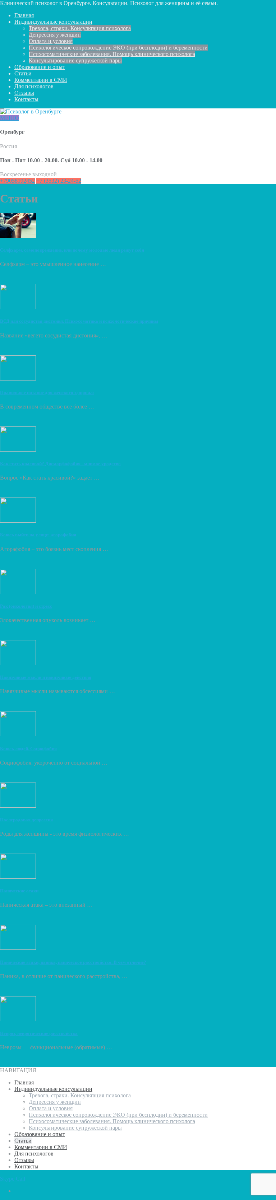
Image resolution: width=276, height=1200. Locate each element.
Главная (24, 15)
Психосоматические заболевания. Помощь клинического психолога (112, 54)
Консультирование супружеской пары (75, 60)
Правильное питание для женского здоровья (47, 392)
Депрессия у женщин (55, 35)
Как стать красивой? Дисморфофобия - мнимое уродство (60, 463)
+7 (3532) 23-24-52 (58, 181)
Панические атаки (19, 890)
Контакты (26, 99)
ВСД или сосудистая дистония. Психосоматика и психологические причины (79, 321)
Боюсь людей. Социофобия (28, 748)
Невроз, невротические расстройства (39, 1033)
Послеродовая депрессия (26, 819)
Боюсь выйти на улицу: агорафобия (38, 534)
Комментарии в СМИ (40, 80)
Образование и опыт (39, 67)
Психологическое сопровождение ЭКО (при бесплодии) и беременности (118, 48)
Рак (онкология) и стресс (26, 606)
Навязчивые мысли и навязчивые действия (45, 677)
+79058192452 (17, 181)
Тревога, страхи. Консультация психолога (80, 28)
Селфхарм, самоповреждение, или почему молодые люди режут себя (72, 250)
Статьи (23, 73)
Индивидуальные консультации (53, 22)
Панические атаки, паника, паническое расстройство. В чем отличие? (73, 962)
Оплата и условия (51, 41)
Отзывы (24, 93)
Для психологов (34, 86)
